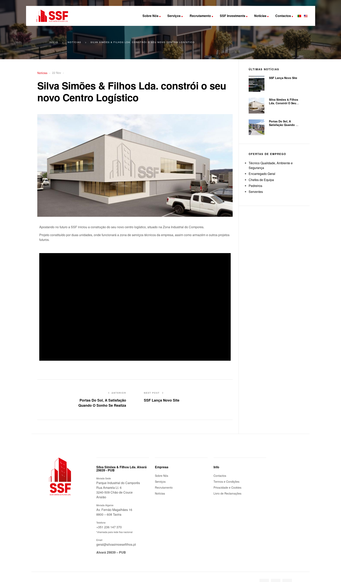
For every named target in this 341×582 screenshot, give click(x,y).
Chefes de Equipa (261, 179)
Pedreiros (255, 185)
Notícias (42, 72)
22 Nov (56, 73)
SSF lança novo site (283, 78)
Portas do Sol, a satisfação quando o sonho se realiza (283, 124)
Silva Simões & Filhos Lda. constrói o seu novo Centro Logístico (284, 103)
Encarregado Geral (262, 173)
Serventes (256, 191)
